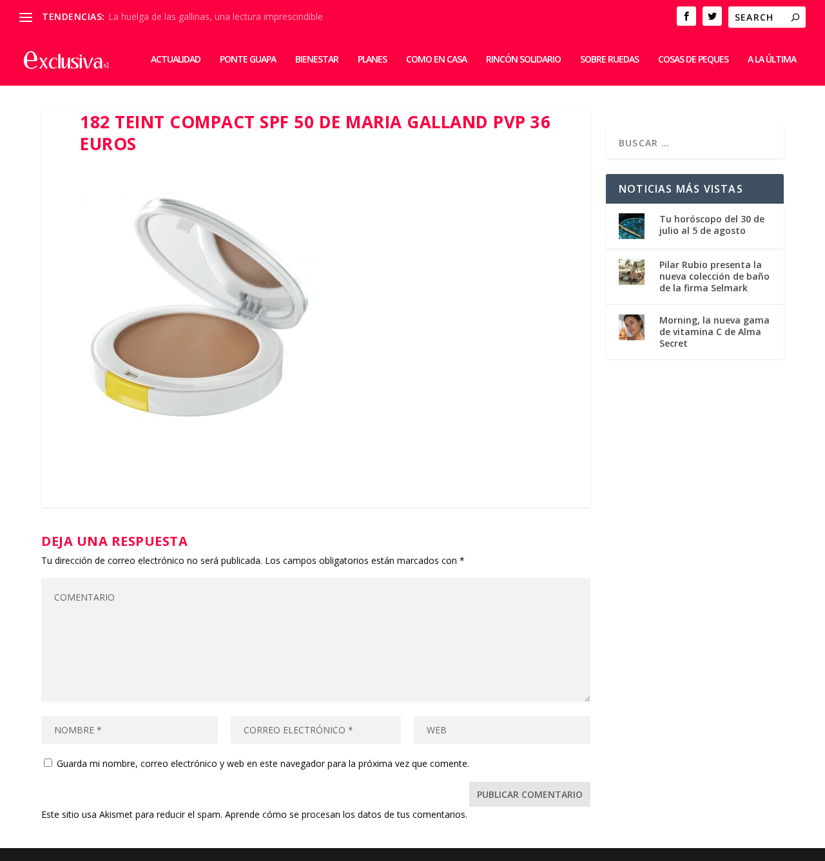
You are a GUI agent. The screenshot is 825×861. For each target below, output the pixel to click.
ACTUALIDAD (175, 59)
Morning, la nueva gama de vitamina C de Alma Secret (714, 331)
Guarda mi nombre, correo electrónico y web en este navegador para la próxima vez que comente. (263, 763)
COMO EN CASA (436, 59)
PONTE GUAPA (248, 59)
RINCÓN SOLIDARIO (523, 59)
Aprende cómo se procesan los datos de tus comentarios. (346, 814)
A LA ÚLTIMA (772, 59)
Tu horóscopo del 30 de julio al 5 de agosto (711, 225)
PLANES (372, 59)
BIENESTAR (316, 59)
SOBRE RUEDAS (609, 59)
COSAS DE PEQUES (693, 59)
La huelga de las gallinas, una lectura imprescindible (215, 16)
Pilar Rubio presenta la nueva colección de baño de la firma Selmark (714, 276)
